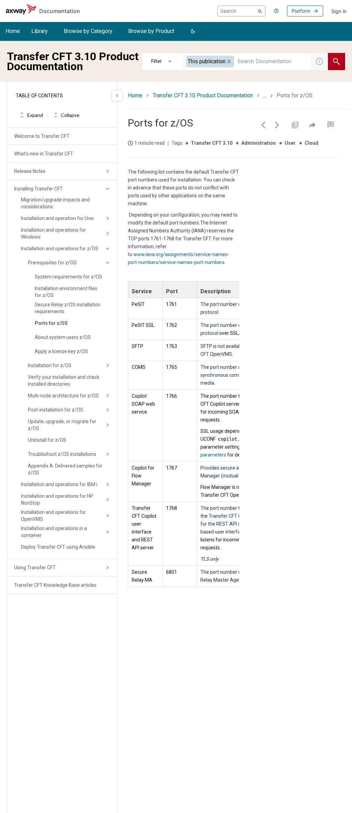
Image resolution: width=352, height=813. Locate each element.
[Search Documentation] (336, 61)
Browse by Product (151, 31)
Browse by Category (88, 31)
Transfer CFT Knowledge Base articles (55, 585)
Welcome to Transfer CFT (41, 136)
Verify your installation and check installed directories (63, 380)
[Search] (260, 11)
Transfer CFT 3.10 (211, 143)
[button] (193, 31)
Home (13, 31)
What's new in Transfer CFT (43, 153)
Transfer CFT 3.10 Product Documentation (203, 95)
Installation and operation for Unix (57, 218)
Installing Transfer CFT (38, 188)
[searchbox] (241, 11)
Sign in (338, 11)
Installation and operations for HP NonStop (57, 499)
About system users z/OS (63, 337)
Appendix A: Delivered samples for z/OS (65, 469)
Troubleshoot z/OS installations (62, 454)
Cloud (311, 143)
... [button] (264, 95)
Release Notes (29, 171)
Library (39, 31)
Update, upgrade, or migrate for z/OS (62, 425)
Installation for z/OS (50, 365)
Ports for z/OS (51, 323)
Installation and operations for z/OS (59, 248)
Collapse (70, 115)
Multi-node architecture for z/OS (63, 395)
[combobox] (247, 61)
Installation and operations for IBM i (59, 484)
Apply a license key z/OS (61, 351)
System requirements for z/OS (68, 276)
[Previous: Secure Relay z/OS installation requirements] (263, 125)
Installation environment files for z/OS (66, 292)
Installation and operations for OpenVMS (53, 515)
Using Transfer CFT (35, 567)
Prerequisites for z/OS (52, 262)
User (290, 143)
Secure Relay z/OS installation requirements (67, 308)
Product (163, 61)
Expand (35, 115)
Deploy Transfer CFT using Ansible (58, 547)
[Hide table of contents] (117, 95)
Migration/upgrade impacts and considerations (55, 203)
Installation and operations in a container (54, 532)
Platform (301, 11)
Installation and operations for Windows (53, 233)
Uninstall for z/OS (47, 440)
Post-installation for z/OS (55, 410)
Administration (258, 143)
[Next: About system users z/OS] (277, 125)
